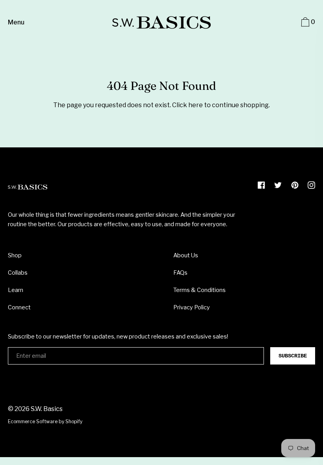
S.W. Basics (47, 409)
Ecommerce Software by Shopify (45, 421)
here (195, 105)
